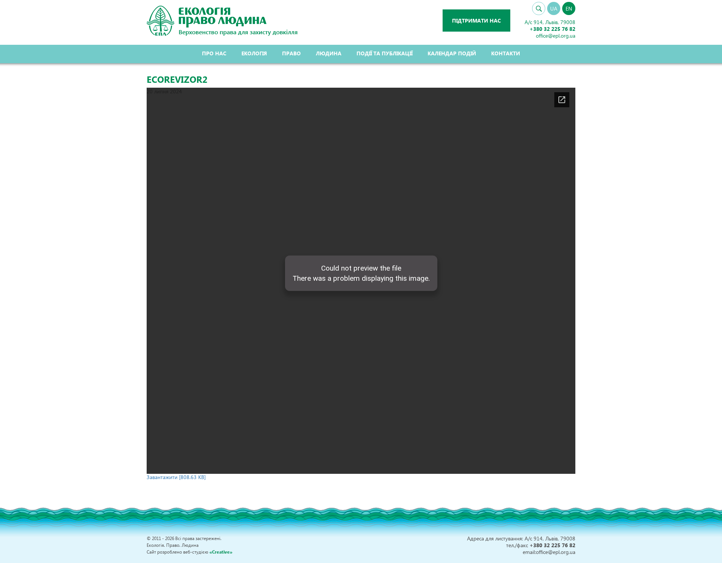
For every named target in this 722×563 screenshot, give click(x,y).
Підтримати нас (476, 20)
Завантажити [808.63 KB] (176, 477)
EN (569, 8)
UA (553, 8)
